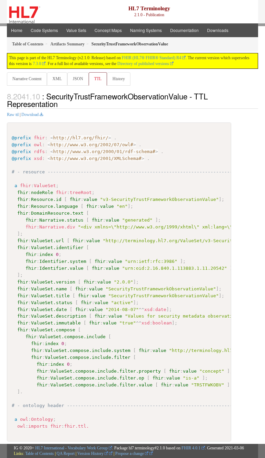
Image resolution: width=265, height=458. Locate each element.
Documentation (184, 30)
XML (57, 78)
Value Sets (76, 30)
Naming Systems (146, 30)
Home (16, 30)
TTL (97, 78)
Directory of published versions (143, 63)
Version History (91, 453)
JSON (78, 78)
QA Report (66, 453)
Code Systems (44, 30)
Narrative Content (26, 78)
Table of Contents (39, 453)
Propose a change (130, 453)
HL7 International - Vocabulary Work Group (71, 448)
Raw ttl (13, 114)
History (118, 78)
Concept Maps (108, 30)
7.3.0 (37, 63)
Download (30, 114)
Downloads (217, 30)
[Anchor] (61, 103)
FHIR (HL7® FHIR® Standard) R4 (151, 57)
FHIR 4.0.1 (190, 448)
